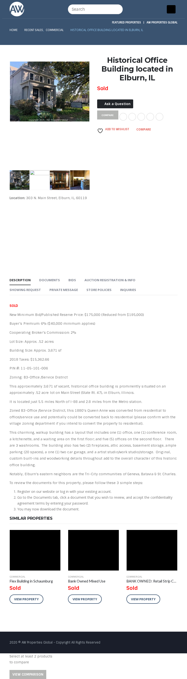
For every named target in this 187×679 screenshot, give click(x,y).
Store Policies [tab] (99, 290)
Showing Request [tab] (25, 290)
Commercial (17, 576)
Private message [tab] (63, 290)
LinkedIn (141, 117)
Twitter (132, 117)
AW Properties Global (162, 22)
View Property (26, 599)
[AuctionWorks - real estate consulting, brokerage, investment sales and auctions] (16, 9)
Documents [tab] (49, 280)
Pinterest (150, 117)
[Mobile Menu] (171, 9)
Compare (143, 129)
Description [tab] (20, 280)
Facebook (123, 117)
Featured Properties (126, 22)
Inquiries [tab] (128, 290)
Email (159, 117)
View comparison (27, 674)
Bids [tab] (72, 280)
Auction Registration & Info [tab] (109, 280)
